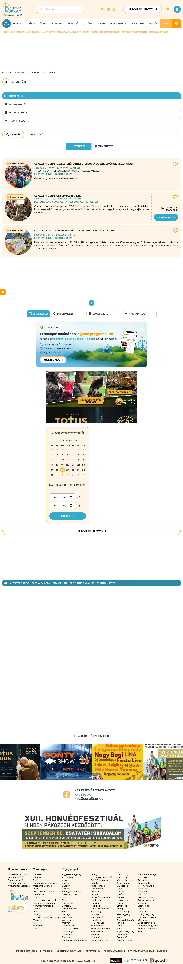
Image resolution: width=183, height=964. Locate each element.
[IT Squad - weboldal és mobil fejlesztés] (159, 960)
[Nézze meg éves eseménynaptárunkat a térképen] (176, 23)
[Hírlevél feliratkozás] (102, 9)
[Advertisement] (91, 276)
